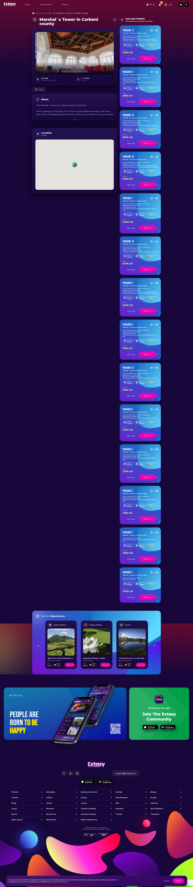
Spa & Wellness (156, 809)
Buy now (147, 58)
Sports (14, 814)
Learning (154, 803)
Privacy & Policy (99, 829)
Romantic (120, 809)
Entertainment (122, 798)
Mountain (50, 809)
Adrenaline (50, 792)
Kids (117, 803)
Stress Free (51, 814)
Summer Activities (60, 625)
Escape (153, 798)
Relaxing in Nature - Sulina (94, 658)
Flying (13, 803)
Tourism (48, 13)
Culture (49, 798)
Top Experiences (46, 4)
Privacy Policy (62, 882)
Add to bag (131, 58)
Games (49, 803)
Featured (65, 4)
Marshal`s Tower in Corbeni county (72, 13)
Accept (178, 881)
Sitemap (108, 829)
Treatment (155, 814)
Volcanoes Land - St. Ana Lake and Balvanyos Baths (140, 658)
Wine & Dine (51, 820)
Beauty (153, 792)
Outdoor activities (95, 625)
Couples (14, 798)
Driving (84, 798)
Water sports (16, 820)
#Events (14, 792)
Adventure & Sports (89, 792)
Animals (119, 792)
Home (38, 13)
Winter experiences (89, 820)
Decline (166, 881)
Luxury (14, 809)
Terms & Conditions (88, 829)
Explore (27, 4)
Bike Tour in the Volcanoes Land (61, 658)
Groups (84, 803)
